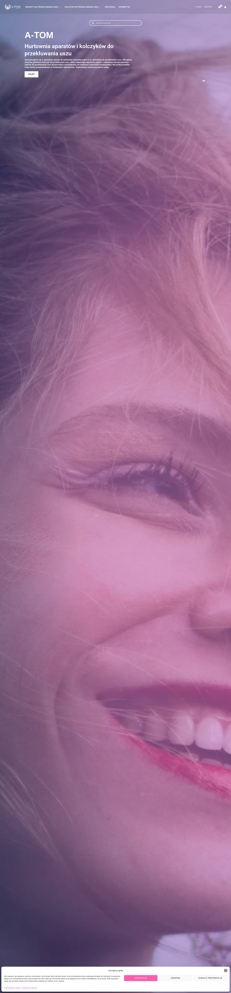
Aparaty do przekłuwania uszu (41, 7)
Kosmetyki (124, 7)
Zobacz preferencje (210, 978)
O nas (198, 7)
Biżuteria (110, 7)
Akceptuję (141, 978)
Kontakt (209, 7)
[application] (59, 7)
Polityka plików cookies (12, 988)
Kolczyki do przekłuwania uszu (82, 7)
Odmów (175, 978)
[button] (225, 970)
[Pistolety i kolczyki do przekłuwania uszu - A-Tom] (13, 7)
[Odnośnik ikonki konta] (225, 7)
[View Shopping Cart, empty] (219, 7)
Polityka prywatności (29, 988)
